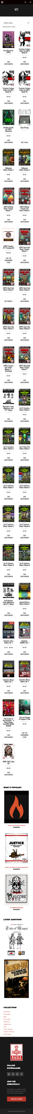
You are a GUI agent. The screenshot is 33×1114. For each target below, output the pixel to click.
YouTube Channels (9, 1031)
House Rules (7, 1014)
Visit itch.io (24, 142)
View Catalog (7, 1034)
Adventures (7, 1011)
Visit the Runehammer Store (8, 260)
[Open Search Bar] (25, 2)
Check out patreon (16, 1099)
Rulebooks (7, 1021)
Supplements (7, 1024)
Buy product (8, 301)
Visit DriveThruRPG (8, 63)
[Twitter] (17, 1074)
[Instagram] (13, 1074)
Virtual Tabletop (8, 1029)
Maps (5, 1016)
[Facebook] (21, 1074)
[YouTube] (9, 1074)
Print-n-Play (7, 1019)
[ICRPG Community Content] (2, 2)
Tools (5, 1026)
